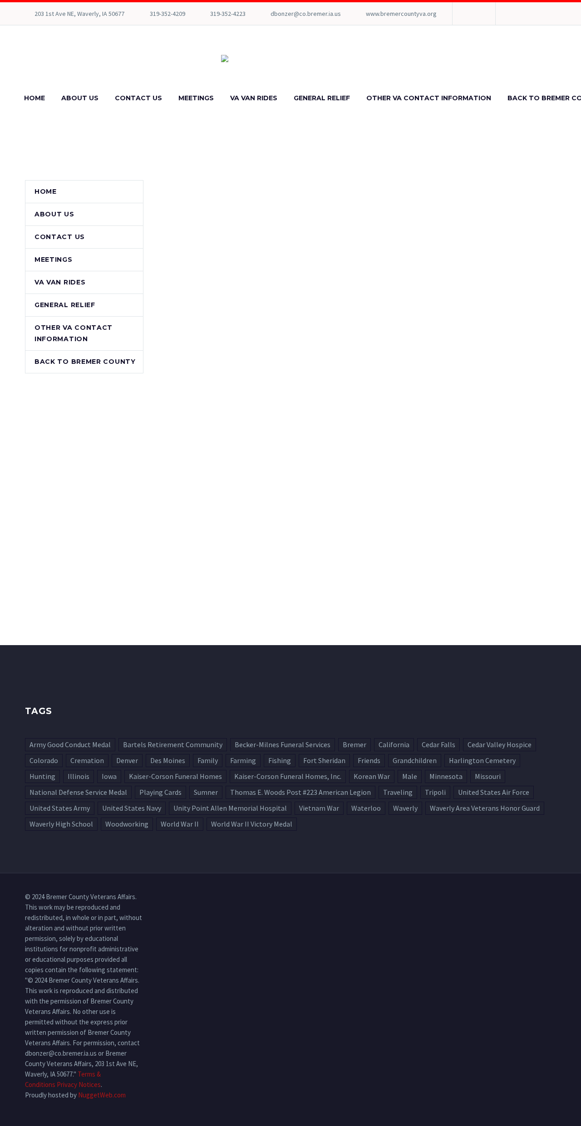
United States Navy (131, 808)
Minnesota (446, 776)
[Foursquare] (473, 13)
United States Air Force (493, 792)
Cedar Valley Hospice (500, 744)
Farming (243, 760)
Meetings (196, 98)
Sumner (206, 792)
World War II (180, 823)
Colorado (44, 760)
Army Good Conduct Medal (70, 744)
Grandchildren (415, 760)
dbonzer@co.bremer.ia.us (306, 14)
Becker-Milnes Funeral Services (282, 744)
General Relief (322, 98)
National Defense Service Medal (78, 792)
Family (207, 760)
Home (34, 98)
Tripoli (435, 792)
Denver (127, 760)
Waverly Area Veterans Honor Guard (485, 808)
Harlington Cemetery (482, 760)
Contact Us (138, 98)
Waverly (405, 808)
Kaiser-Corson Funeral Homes (175, 776)
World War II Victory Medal (251, 823)
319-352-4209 (167, 14)
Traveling (398, 792)
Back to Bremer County (85, 361)
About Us (79, 98)
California (394, 744)
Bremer (354, 744)
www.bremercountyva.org (401, 14)
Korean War (372, 776)
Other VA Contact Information (428, 98)
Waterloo (366, 808)
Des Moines (167, 760)
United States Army (60, 808)
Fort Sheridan (324, 760)
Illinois (78, 776)
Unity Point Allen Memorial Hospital (230, 808)
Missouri (488, 776)
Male (409, 776)
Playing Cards (160, 792)
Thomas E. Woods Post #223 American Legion (300, 792)
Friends (369, 760)
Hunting (42, 776)
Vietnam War (319, 808)
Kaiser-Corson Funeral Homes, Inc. (287, 776)
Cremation (87, 760)
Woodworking (126, 823)
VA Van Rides (253, 98)
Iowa (109, 776)
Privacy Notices (79, 1084)
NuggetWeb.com (102, 1095)
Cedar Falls (438, 744)
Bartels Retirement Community (172, 744)
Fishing (279, 760)
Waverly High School (61, 823)
